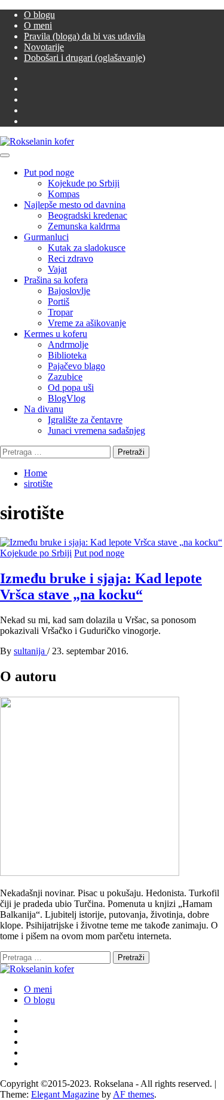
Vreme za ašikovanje (87, 323)
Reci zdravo (70, 258)
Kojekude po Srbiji (83, 183)
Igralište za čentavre (85, 420)
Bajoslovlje (69, 291)
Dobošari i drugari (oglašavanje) (84, 58)
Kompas (63, 194)
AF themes (133, 1094)
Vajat (57, 269)
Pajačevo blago (76, 366)
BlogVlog (66, 398)
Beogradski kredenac (87, 215)
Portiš (58, 301)
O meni (38, 25)
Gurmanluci (46, 237)
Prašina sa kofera (56, 280)
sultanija (30, 651)
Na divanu (43, 409)
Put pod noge (49, 172)
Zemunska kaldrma (84, 226)
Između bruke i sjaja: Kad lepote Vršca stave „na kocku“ (101, 586)
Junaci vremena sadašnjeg (96, 430)
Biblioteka (67, 355)
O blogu (39, 15)
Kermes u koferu (55, 334)
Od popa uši (71, 387)
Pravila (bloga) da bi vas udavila (84, 36)
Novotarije (44, 47)
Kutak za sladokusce (86, 248)
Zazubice (65, 377)
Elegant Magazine (65, 1094)
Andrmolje (68, 344)
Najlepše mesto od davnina (74, 205)
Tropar (60, 312)
